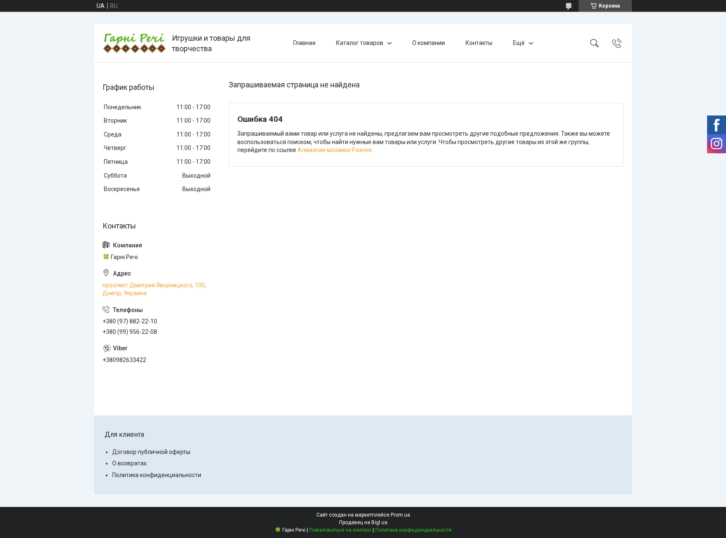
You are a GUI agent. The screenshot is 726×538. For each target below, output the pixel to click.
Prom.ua (400, 515)
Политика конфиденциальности (156, 475)
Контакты (479, 42)
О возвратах (129, 463)
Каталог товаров (359, 42)
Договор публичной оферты (151, 452)
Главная (304, 42)
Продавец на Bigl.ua (363, 522)
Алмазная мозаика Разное (334, 150)
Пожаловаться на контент (340, 530)
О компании (428, 42)
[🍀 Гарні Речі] (134, 43)
